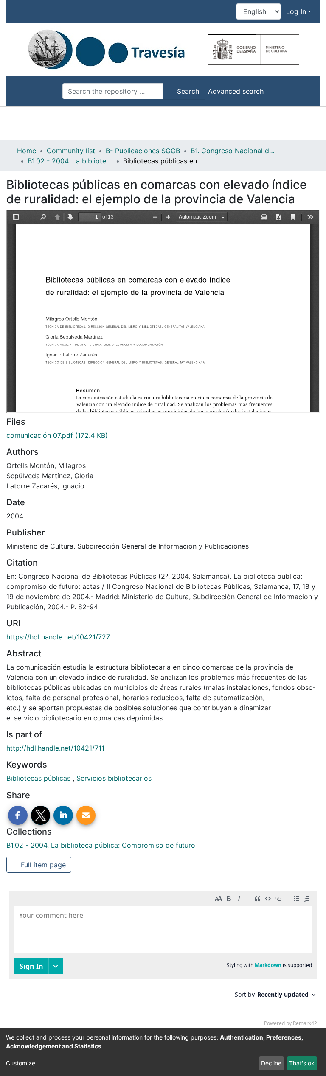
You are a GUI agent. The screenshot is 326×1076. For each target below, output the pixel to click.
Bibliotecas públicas (39, 778)
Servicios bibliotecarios (114, 778)
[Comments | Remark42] (163, 960)
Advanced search (236, 91)
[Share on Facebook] (18, 815)
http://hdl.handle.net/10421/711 (55, 748)
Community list (71, 150)
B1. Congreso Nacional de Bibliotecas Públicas (233, 150)
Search (187, 91)
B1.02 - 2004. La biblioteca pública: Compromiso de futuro (70, 161)
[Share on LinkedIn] (63, 815)
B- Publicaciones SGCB (143, 150)
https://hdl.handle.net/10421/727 (58, 637)
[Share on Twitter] (41, 815)
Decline (271, 1063)
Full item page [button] (42, 864)
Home (26, 150)
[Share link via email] (86, 815)
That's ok (302, 1063)
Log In (296, 11)
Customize (20, 1063)
